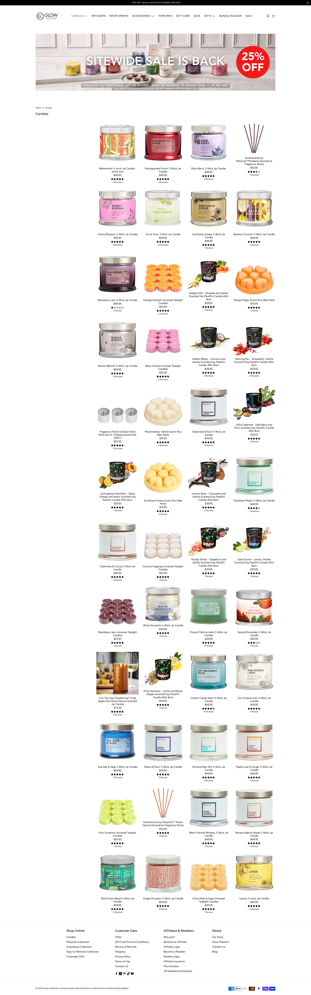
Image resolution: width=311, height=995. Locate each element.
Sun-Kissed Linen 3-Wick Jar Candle (254, 699)
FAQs (118, 937)
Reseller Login (172, 956)
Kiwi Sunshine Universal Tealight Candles (117, 834)
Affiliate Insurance (174, 961)
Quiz (197, 15)
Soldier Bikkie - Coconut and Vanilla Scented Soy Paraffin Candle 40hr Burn (208, 362)
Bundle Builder (230, 15)
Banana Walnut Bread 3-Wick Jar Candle (254, 834)
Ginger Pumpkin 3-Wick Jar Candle (163, 898)
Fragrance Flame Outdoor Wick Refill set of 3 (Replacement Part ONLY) (117, 434)
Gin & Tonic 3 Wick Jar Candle (163, 234)
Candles (77, 15)
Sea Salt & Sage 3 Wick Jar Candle (118, 766)
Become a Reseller (174, 951)
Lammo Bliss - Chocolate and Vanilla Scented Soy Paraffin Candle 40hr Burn (209, 496)
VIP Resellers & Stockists (178, 971)
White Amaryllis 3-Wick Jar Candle (163, 625)
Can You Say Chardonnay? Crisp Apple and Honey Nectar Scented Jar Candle (117, 701)
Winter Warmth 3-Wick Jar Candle (117, 365)
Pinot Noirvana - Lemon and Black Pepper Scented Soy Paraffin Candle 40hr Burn (163, 694)
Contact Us (121, 966)
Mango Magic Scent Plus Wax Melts (254, 300)
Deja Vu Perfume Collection (82, 951)
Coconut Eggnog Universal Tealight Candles (163, 568)
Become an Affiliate (175, 941)
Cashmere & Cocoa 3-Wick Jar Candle (117, 568)
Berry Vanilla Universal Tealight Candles (163, 367)
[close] (307, 2)
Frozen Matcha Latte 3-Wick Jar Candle (208, 634)
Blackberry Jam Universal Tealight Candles (117, 634)
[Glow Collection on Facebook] (116, 974)
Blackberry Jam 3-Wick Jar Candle (117, 300)
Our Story (217, 937)
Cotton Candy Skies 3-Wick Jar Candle (208, 699)
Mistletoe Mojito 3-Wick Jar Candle (254, 500)
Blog (214, 951)
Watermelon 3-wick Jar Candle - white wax (117, 170)
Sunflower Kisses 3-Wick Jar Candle (208, 236)
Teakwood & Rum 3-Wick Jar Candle (208, 433)
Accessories (141, 15)
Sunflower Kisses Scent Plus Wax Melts (163, 502)
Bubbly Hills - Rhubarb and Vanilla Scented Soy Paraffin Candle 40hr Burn (208, 296)
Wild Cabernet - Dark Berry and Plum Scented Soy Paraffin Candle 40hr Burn (254, 427)
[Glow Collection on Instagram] (120, 974)
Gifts (208, 15)
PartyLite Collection (77, 941)
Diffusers (99, 15)
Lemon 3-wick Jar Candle (254, 898)
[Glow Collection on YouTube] (132, 974)
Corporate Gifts (75, 956)
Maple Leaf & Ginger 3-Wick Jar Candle (254, 768)
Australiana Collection (79, 946)
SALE (249, 15)
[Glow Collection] (47, 16)
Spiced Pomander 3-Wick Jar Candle (254, 634)
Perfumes (165, 15)
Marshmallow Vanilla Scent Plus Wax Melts (163, 433)
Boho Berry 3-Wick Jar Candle (208, 168)
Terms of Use (122, 961)
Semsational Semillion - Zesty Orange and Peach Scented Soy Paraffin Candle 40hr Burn (117, 496)
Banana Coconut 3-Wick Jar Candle (254, 234)
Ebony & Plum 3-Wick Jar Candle (163, 766)
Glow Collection (51, 988)
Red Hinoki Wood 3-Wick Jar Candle (117, 900)
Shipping (120, 951)
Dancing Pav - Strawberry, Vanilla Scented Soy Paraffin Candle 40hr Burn (254, 362)
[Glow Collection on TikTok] (128, 974)
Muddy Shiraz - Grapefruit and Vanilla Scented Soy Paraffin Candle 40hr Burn (208, 562)
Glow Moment (220, 941)
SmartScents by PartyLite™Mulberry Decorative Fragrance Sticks (254, 161)
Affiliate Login (172, 946)
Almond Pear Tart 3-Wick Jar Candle (208, 768)
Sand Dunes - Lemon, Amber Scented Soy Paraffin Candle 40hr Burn (254, 562)
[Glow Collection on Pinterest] (124, 974)
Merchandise (171, 966)
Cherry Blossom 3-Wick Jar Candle (118, 234)
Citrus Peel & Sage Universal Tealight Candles (208, 900)
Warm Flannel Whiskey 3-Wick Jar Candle (208, 834)
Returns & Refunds (125, 946)
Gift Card (183, 15)
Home (38, 108)
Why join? (169, 937)
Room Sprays (118, 15)
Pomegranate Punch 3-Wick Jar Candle (163, 170)
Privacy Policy (123, 956)
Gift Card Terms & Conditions (132, 941)
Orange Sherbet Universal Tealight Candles (163, 302)
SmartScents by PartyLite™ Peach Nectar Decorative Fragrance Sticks (163, 824)
